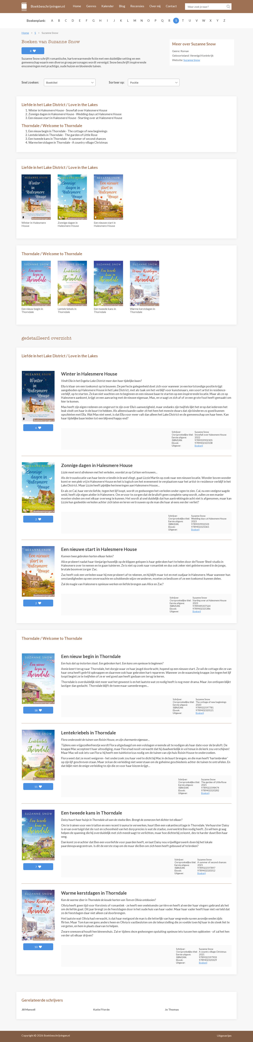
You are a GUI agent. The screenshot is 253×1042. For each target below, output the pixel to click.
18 (36, 710)
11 (36, 786)
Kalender (107, 6)
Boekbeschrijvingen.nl (48, 6)
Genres (91, 6)
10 (36, 946)
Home (77, 6)
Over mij (155, 6)
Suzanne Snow (191, 60)
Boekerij (199, 445)
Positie (134, 82)
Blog (122, 6)
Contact (171, 6)
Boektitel (51, 82)
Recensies (137, 6)
